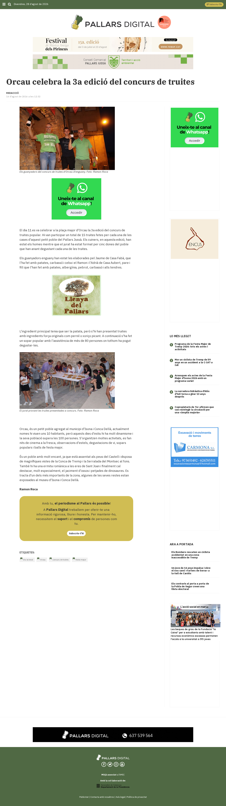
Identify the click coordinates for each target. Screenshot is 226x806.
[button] (214, 4)
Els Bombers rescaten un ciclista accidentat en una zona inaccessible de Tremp (190, 554)
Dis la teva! (28, 559)
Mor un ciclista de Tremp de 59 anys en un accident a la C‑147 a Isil (194, 362)
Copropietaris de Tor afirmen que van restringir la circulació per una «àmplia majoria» (194, 409)
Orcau (42, 559)
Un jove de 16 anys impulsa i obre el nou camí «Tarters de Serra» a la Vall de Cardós (190, 570)
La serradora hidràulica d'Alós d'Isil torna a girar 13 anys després (192, 394)
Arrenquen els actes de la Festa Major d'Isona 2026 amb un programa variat (193, 378)
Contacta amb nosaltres (102, 797)
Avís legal (120, 797)
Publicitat (84, 797)
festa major (81, 559)
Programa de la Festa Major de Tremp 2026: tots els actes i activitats (193, 346)
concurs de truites (60, 559)
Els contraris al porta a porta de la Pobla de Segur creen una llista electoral (190, 586)
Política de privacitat (137, 797)
